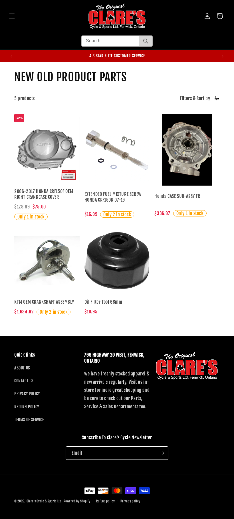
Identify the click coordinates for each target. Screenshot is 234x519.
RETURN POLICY (26, 406)
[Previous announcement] (11, 56)
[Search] (145, 41)
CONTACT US (23, 380)
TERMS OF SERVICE (29, 419)
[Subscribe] (162, 453)
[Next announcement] (223, 56)
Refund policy (105, 501)
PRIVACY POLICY (27, 393)
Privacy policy (130, 501)
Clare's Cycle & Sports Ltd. (45, 501)
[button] (12, 16)
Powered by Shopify (77, 501)
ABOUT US (22, 367)
